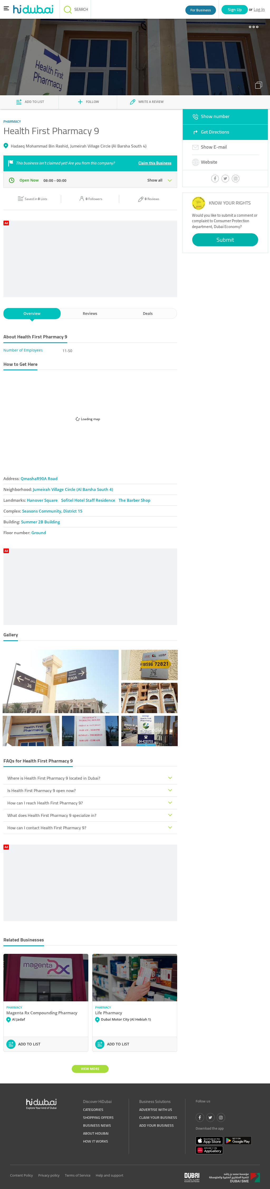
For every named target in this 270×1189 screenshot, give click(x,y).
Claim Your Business (158, 1117)
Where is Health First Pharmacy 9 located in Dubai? (53, 778)
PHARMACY (14, 1007)
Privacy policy (49, 1175)
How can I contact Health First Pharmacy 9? (46, 828)
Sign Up (235, 9)
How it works (95, 1141)
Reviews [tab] (90, 313)
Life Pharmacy (108, 1012)
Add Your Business (156, 1125)
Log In (259, 9)
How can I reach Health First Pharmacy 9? (45, 803)
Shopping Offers (98, 1117)
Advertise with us (155, 1109)
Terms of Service (77, 1175)
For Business (200, 10)
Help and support (109, 1175)
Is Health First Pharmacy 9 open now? (41, 790)
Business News (97, 1125)
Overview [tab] (31, 313)
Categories (93, 1109)
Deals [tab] (148, 313)
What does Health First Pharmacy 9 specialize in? (51, 815)
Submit (225, 239)
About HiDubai (96, 1133)
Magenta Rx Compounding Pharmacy (41, 1012)
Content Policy (21, 1175)
